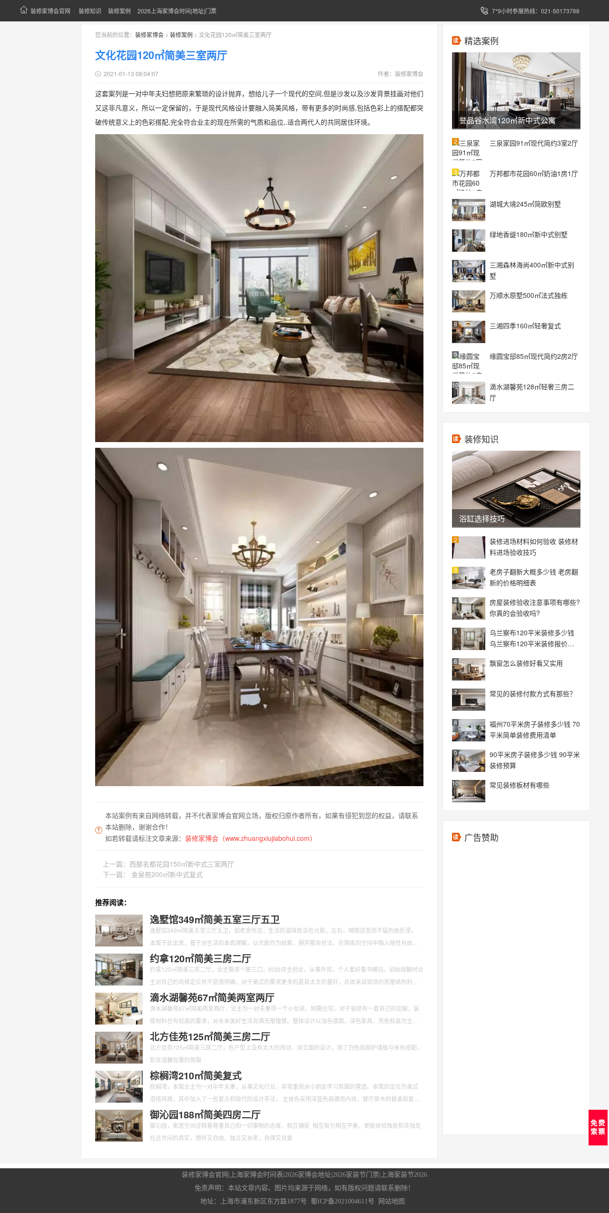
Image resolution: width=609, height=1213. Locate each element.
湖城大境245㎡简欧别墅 (525, 203)
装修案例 (119, 11)
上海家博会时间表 (256, 1174)
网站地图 (391, 1201)
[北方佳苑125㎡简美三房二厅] (119, 1046)
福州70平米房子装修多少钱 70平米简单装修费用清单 (535, 729)
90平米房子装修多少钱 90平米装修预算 (535, 759)
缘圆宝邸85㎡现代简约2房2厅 (534, 356)
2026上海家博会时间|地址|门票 (177, 11)
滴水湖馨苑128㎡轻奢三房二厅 (532, 392)
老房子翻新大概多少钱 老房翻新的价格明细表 (534, 577)
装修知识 (90, 11)
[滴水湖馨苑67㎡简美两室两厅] (119, 1007)
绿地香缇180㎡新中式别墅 (529, 234)
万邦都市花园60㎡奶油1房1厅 (534, 173)
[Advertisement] (516, 991)
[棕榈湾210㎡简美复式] (119, 1085)
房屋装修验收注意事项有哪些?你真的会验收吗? (535, 607)
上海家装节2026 (404, 1174)
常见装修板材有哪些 (520, 784)
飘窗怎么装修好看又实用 (526, 663)
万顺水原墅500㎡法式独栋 (529, 295)
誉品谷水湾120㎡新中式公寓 (507, 120)
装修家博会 (149, 34)
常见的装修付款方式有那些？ (533, 693)
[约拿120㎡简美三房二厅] (119, 968)
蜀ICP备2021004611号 (342, 1201)
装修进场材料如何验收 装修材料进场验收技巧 (534, 546)
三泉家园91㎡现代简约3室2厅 (534, 143)
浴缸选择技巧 (482, 518)
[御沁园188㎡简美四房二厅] (119, 1124)
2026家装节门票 (356, 1174)
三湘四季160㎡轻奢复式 (525, 325)
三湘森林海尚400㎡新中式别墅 (532, 270)
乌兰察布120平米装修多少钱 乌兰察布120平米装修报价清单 (532, 639)
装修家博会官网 (50, 11)
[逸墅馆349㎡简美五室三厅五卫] (119, 929)
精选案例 (481, 40)
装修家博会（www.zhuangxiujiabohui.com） (250, 838)
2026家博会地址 (308, 1174)
